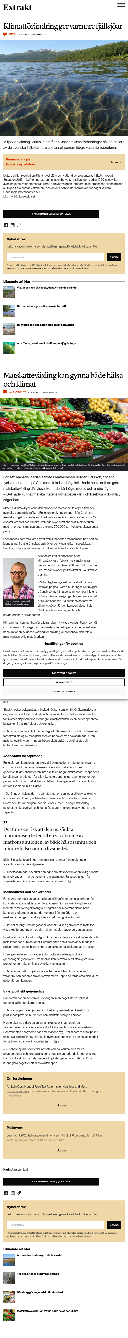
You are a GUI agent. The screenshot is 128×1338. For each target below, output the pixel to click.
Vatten (12, 34)
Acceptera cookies (64, 673)
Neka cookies (64, 682)
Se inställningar (64, 691)
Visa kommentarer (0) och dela (51, 214)
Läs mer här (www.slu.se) (19, 196)
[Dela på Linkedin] (12, 225)
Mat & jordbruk (17, 392)
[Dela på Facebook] (5, 225)
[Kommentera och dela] (5, 34)
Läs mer (62, 1105)
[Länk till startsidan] (17, 8)
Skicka (114, 257)
